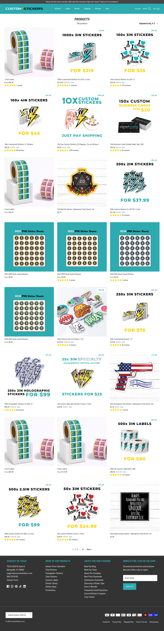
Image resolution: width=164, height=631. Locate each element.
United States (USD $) (17, 615)
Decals (77, 8)
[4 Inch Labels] (82, 441)
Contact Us (106, 622)
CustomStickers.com (18, 621)
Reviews (98, 8)
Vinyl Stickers (51, 569)
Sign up (129, 586)
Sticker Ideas (51, 586)
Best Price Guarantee (93, 576)
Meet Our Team (90, 569)
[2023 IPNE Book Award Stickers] (82, 247)
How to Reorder (90, 586)
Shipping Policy (129, 622)
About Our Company (92, 573)
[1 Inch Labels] (29, 52)
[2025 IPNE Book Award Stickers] (29, 311)
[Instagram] (12, 586)
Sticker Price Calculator (55, 566)
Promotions (50, 590)
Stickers (58, 8)
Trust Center (89, 597)
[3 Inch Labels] (29, 441)
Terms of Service (141, 622)
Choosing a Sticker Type (94, 583)
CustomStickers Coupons (95, 593)
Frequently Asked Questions (96, 590)
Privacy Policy (116, 622)
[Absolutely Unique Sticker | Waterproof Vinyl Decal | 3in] (135, 506)
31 (83, 549)
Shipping (87, 8)
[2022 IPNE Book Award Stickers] (29, 247)
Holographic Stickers (54, 573)
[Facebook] (8, 586)
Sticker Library (52, 583)
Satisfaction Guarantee (93, 580)
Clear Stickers (51, 576)
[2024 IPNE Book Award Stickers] (135, 247)
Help (107, 8)
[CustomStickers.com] (24, 8)
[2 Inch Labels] (29, 182)
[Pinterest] (16, 586)
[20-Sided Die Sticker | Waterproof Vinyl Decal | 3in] (82, 182)
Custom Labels (52, 580)
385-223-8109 (12, 576)
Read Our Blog (90, 566)
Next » (89, 549)
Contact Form (12, 580)
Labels (67, 8)
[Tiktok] (20, 586)
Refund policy (154, 622)
